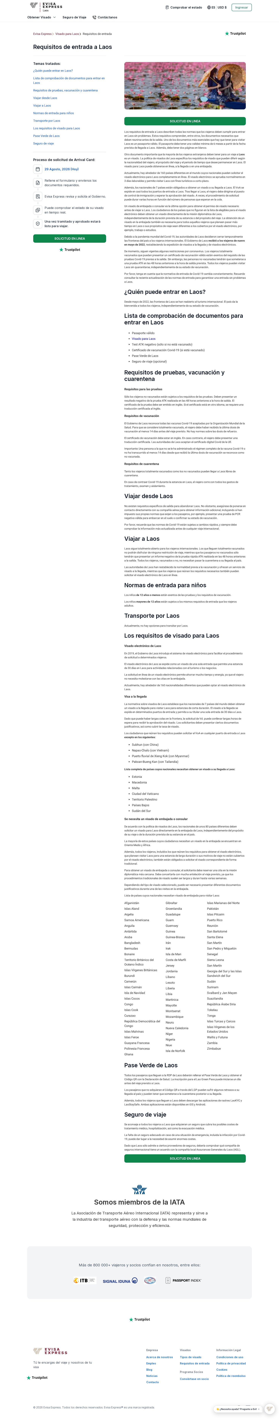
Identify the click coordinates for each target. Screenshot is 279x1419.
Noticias (152, 1375)
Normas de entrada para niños (53, 113)
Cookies (221, 1369)
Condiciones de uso (229, 1357)
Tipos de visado (190, 1357)
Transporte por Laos (46, 120)
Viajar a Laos (42, 105)
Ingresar (241, 7)
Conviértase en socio (194, 1379)
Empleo (151, 1363)
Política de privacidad (231, 1363)
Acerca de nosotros (159, 1357)
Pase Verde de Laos (46, 136)
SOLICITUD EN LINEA (69, 238)
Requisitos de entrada (195, 1363)
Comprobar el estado (186, 7)
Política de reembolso (231, 1375)
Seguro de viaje (43, 143)
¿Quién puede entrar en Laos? (53, 70)
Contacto (152, 1382)
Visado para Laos (143, 339)
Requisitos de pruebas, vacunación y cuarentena (65, 90)
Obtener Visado (39, 17)
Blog (149, 1369)
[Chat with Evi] (269, 1408)
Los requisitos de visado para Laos (56, 128)
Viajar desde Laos (45, 98)
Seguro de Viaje (74, 17)
